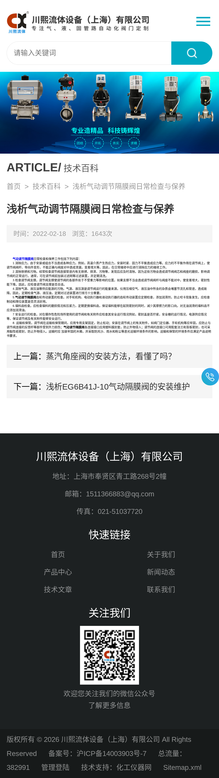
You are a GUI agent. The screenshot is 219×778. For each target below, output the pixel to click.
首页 (14, 186)
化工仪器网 (134, 767)
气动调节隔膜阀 (23, 258)
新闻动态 (161, 572)
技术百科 (47, 186)
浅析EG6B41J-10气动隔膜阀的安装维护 (118, 386)
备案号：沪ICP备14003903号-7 (97, 753)
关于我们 (161, 555)
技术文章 (58, 590)
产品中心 (58, 572)
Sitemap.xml (182, 767)
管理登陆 (55, 767)
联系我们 (161, 590)
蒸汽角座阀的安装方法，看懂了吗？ (111, 356)
